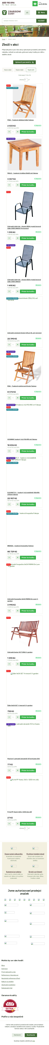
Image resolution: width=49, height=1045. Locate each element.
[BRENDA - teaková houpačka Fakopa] (24, 527)
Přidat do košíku (28, 132)
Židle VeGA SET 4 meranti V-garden (19, 705)
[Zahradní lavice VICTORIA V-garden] (24, 633)
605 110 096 (8, 2)
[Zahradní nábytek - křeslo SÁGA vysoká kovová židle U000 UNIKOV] (24, 261)
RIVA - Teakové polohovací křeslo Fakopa (21, 386)
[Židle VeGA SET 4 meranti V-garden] (24, 687)
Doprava (4, 969)
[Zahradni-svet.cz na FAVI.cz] (10, 1006)
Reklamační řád (6, 988)
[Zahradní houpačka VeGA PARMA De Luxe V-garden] (24, 580)
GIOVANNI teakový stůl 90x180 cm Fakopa (22, 439)
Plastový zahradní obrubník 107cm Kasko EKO (23, 759)
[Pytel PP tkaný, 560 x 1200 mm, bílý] (24, 793)
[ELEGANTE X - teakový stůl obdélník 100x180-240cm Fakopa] (24, 474)
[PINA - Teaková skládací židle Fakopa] (24, 101)
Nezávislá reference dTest (10, 978)
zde (33, 1041)
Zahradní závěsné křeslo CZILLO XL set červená (24, 333)
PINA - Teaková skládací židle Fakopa (20, 120)
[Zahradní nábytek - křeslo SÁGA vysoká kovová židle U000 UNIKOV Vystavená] (24, 208)
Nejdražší (31, 70)
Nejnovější (7, 70)
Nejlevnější (19, 70)
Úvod (3, 39)
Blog (3, 965)
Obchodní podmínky (8, 985)
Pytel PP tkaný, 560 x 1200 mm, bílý (19, 812)
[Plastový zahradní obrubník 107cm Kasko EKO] (24, 740)
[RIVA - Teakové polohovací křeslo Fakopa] (24, 367)
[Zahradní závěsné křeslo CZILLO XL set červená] (24, 314)
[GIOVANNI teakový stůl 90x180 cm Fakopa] (24, 420)
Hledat (41, 21)
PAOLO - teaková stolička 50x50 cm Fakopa (22, 173)
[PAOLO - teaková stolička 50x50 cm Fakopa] (24, 154)
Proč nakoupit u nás (8, 972)
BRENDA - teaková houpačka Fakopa (20, 546)
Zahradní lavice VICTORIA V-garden (19, 652)
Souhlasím (31, 1035)
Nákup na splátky (7, 981)
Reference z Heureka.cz (9, 975)
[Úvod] (11, 12)
